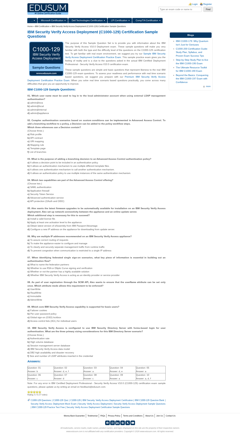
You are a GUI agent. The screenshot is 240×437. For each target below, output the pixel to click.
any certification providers (111, 431)
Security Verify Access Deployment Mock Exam (53, 404)
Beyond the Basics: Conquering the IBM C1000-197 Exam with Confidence (192, 78)
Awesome (40, 392)
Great (37, 392)
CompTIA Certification (147, 20)
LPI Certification (119, 20)
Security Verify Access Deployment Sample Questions (140, 404)
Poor (28, 392)
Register (207, 4)
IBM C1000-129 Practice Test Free (48, 407)
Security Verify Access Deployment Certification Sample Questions (98, 407)
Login (195, 4)
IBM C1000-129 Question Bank (149, 400)
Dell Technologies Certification (87, 20)
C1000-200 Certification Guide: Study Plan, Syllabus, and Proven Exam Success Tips (192, 52)
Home (30, 26)
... (32, 20)
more (208, 86)
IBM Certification (42, 26)
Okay (31, 392)
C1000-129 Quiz (60, 400)
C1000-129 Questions (41, 400)
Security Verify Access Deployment (95, 404)
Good (34, 392)
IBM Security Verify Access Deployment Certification (107, 400)
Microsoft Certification (52, 20)
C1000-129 (75, 400)
